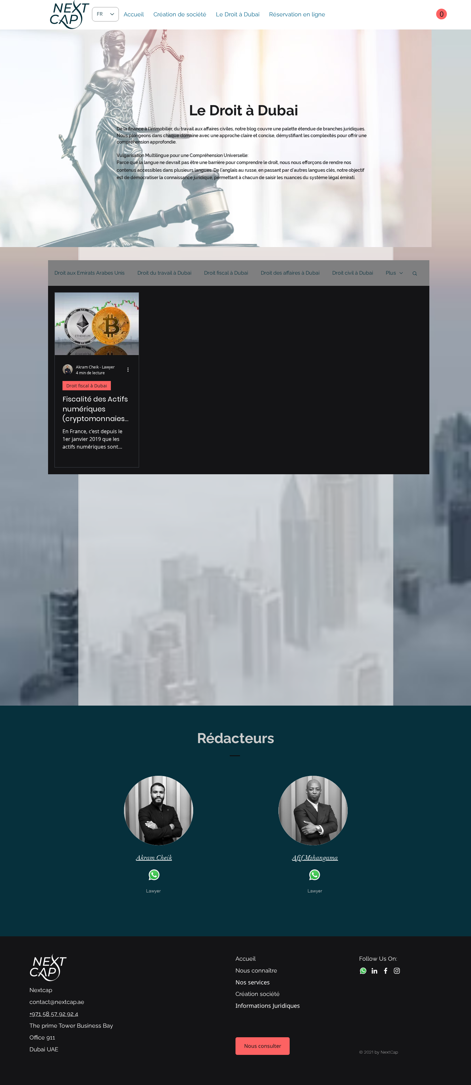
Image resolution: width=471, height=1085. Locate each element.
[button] (441, 14)
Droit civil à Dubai (352, 273)
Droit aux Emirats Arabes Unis (89, 273)
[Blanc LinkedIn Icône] (374, 971)
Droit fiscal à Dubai (226, 273)
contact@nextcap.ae (56, 1001)
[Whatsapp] (154, 875)
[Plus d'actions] (130, 369)
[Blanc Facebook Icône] (386, 971)
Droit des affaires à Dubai (290, 273)
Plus (391, 273)
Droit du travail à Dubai (164, 273)
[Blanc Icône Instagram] (397, 971)
